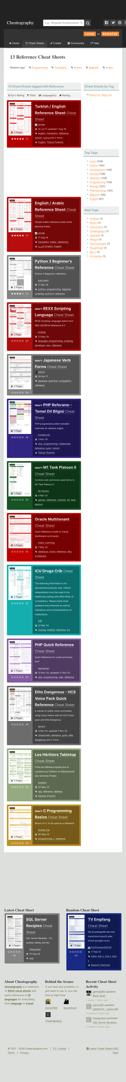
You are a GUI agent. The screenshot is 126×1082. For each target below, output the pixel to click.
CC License (59, 1048)
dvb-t (108, 956)
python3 (49, 293)
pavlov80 (98, 1005)
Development (97, 169)
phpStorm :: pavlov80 (105, 1009)
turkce (46, 137)
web (61, 677)
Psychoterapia (98, 243)
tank (73, 500)
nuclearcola (44, 435)
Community (77, 43)
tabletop (58, 791)
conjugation (65, 380)
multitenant (40, 556)
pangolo (42, 782)
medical (51, 630)
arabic (53, 242)
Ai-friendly (96, 256)
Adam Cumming (46, 542)
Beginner (94, 67)
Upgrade (95, 235)
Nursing (94, 173)
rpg (40, 791)
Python (78, 67)
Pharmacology (98, 190)
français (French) (46, 796)
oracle (52, 551)
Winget (94, 239)
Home (15, 43)
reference (63, 133)
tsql (31, 958)
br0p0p (42, 332)
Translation (60, 67)
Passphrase (96, 247)
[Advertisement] (63, 8)
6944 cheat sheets (19, 990)
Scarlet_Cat (44, 830)
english (41, 133)
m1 (68, 500)
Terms (11, 1052)
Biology (94, 186)
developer (40, 345)
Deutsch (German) (100, 965)
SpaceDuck (70, 1007)
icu (68, 630)
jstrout (41, 372)
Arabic (109, 67)
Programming (40, 67)
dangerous (40, 739)
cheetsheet (64, 443)
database (43, 551)
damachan (43, 668)
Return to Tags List (101, 95)
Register (110, 33)
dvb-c (101, 956)
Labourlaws (96, 226)
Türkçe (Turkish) (55, 142)
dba (69, 551)
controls (61, 500)
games (41, 500)
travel (29, 1003)
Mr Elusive (43, 491)
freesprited (35, 949)
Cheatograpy (97, 231)
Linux (93, 161)
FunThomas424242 (101, 947)
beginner (66, 289)
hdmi (93, 956)
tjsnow (41, 726)
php (40, 443)
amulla (41, 124)
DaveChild (51, 1007)
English (42, 142)
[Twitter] (113, 23)
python (41, 289)
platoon (39, 504)
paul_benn (43, 280)
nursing (42, 630)
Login (89, 33)
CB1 (40, 621)
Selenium (95, 178)
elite (71, 735)
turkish (38, 137)
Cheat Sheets (36, 43)
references (63, 242)
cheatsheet (44, 735)
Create (57, 43)
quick (48, 448)
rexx (48, 345)
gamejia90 (99, 991)
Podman (94, 218)
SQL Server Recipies (104, 1022)
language (42, 341)
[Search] (88, 23)
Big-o (93, 252)
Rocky (93, 222)
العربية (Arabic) (45, 246)
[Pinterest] (120, 23)
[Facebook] (107, 23)
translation (52, 133)
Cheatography (13, 986)
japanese (42, 380)
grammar (53, 380)
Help (96, 43)
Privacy (24, 1052)
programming (54, 289)
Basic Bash (99, 995)
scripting (39, 293)
